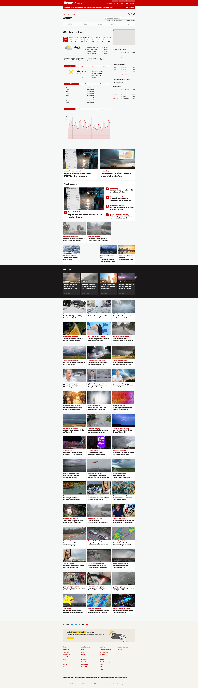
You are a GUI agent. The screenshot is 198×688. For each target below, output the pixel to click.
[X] (76, 624)
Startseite (65, 14)
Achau (114, 55)
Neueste (131, 7)
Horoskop (84, 659)
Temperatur (69, 108)
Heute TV (84, 667)
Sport (72, 7)
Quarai (114, 89)
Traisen (114, 52)
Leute (83, 652)
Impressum (65, 684)
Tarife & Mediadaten (75, 684)
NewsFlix (120, 649)
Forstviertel (115, 98)
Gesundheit (103, 657)
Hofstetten (115, 94)
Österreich (67, 7)
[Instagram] (79, 624)
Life (85, 7)
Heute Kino (84, 664)
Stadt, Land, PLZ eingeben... (114, 18)
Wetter (67, 18)
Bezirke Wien (114, 24)
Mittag (81, 66)
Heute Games (85, 662)
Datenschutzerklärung (92, 684)
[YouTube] (87, 624)
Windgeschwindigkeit (104, 108)
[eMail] (134, 14)
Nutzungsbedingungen (106, 684)
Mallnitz (114, 96)
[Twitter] (131, 14)
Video (126, 7)
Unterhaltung (91, 7)
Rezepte (102, 654)
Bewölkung (93, 108)
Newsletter (66, 667)
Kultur (83, 654)
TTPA (83, 684)
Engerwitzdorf (116, 92)
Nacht (104, 66)
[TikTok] (83, 624)
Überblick (70, 24)
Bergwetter (84, 24)
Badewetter (99, 24)
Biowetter (128, 24)
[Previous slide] (62, 277)
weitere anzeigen (124, 60)
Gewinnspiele (104, 652)
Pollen (71, 83)
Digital (83, 657)
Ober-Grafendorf (116, 57)
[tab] (98, 295)
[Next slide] (135, 277)
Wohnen (102, 659)
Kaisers (114, 69)
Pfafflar (114, 67)
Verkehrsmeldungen (106, 662)
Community (99, 7)
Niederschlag (81, 108)
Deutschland (66, 654)
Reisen (102, 667)
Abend (93, 66)
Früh (70, 66)
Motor (101, 664)
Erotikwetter (102, 83)
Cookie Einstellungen (118, 684)
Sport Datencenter (105, 649)
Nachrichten (66, 657)
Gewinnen (106, 7)
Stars (82, 649)
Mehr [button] (111, 7)
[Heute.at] (69, 2)
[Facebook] (129, 14)
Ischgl (114, 71)
